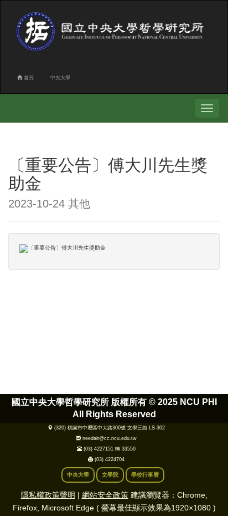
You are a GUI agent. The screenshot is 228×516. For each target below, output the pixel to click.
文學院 (110, 475)
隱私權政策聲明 (48, 494)
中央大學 (60, 77)
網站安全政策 (105, 494)
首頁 (28, 77)
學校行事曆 (145, 475)
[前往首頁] (112, 31)
